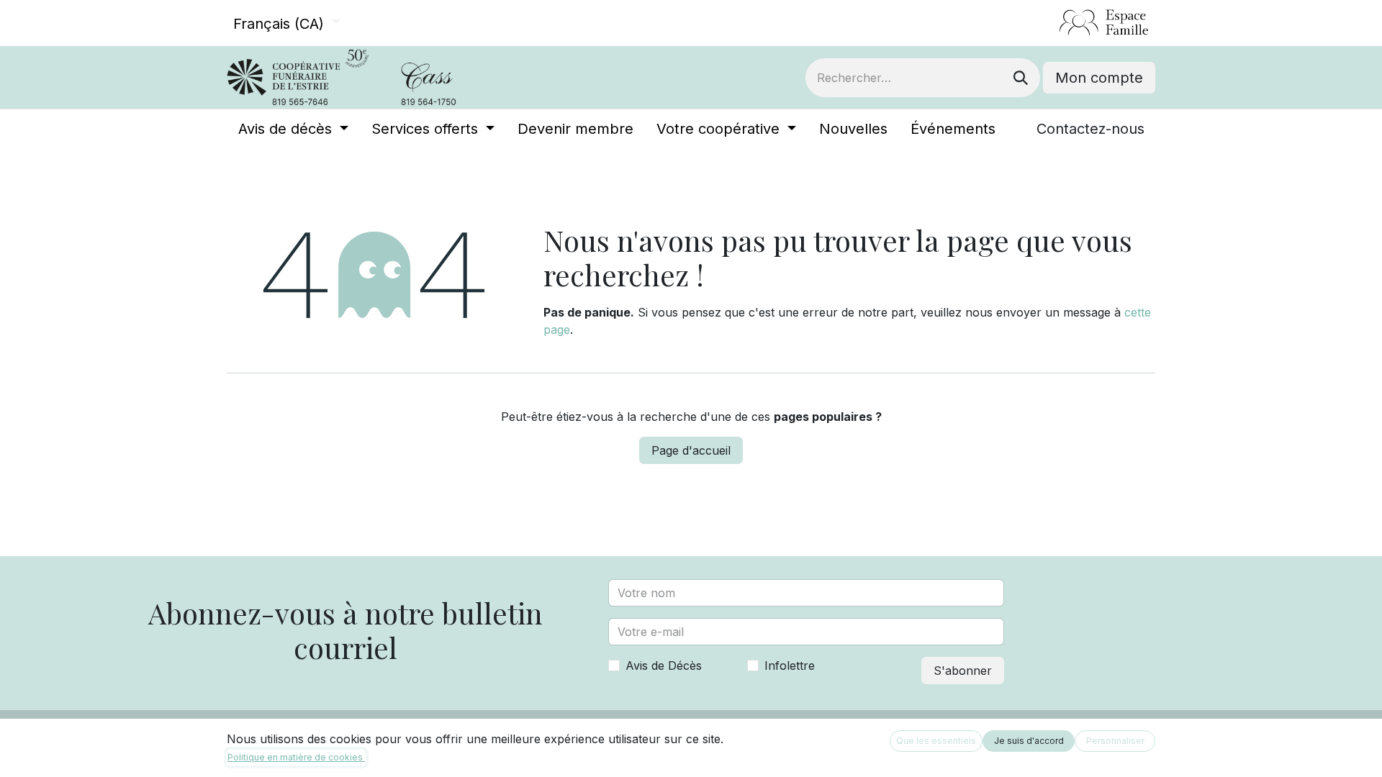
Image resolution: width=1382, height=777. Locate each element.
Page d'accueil (691, 450)
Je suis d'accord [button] (1029, 740)
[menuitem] (293, 128)
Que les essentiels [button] (936, 740)
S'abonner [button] (963, 670)
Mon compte (1099, 77)
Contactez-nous (1090, 128)
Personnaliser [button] (1115, 740)
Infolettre (789, 665)
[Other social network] (1053, 23)
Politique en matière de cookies (296, 757)
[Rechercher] (1020, 77)
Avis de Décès (663, 665)
